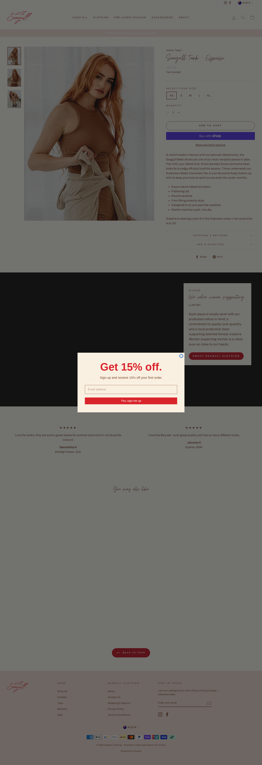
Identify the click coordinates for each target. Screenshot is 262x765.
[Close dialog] (181, 356)
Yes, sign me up (131, 400)
